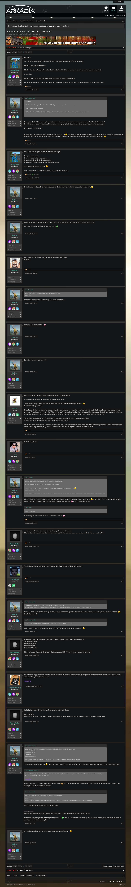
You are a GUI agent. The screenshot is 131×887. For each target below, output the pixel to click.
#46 (122, 273)
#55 (122, 631)
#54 (122, 581)
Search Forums (109, 15)
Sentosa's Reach (18, 34)
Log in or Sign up (118, 1)
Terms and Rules (121, 884)
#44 (122, 198)
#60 (122, 842)
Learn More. (65, 26)
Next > (29, 52)
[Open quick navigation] (123, 21)
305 (20, 121)
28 (20, 125)
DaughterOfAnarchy (15, 687)
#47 (122, 303)
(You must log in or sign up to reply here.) (113, 866)
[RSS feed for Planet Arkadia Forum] (124, 881)
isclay (15, 455)
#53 (122, 546)
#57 (122, 686)
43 (20, 85)
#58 (122, 721)
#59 (122, 823)
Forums (113, 11)
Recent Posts (120, 15)
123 (20, 554)
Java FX (14, 408)
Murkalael (15, 270)
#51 (122, 457)
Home (106, 11)
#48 (122, 336)
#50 (122, 434)
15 (20, 419)
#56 (122, 655)
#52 (122, 523)
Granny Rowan (14, 70)
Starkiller (30, 34)
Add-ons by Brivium (21, 884)
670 (20, 277)
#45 (122, 234)
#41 (122, 90)
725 (20, 465)
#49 (122, 371)
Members (121, 11)
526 (20, 698)
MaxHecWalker (14, 544)
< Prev (15, 52)
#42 (122, 144)
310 (20, 80)
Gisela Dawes (15, 579)
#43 (122, 178)
